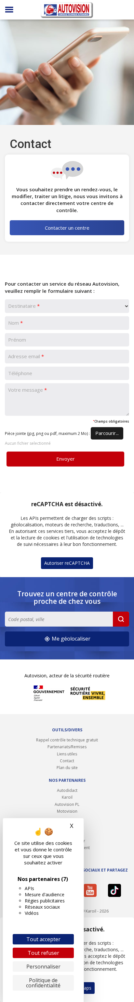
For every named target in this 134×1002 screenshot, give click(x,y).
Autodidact (67, 790)
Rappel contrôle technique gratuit (67, 740)
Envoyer (65, 458)
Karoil (67, 797)
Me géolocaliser (70, 638)
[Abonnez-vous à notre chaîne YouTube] (92, 890)
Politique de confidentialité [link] (43, 983)
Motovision (67, 811)
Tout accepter (43, 939)
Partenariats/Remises (67, 747)
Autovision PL (67, 804)
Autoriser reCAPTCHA (67, 563)
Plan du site (67, 767)
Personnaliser (43, 966)
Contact (67, 761)
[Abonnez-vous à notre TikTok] (116, 890)
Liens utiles (67, 754)
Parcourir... (107, 433)
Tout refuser (43, 952)
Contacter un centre (67, 227)
